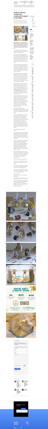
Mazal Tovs (25, 6)
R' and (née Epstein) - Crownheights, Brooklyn (32, 43)
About (33, 6)
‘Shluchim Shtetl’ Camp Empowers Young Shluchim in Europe (19, 383)
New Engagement (32, 47)
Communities (20, 6)
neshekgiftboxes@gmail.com (18, 175)
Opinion (17, 6)
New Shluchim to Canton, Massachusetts (32, 114)
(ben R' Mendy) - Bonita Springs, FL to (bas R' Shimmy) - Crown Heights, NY (32, 51)
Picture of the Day (25, 390)
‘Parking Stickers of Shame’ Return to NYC (32, 79)
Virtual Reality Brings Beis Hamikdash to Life (19, 391)
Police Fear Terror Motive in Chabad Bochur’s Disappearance (32, 88)
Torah (14, 6)
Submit (31, 6)
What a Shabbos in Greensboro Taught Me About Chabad (32, 71)
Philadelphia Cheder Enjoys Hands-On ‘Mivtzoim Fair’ (26, 383)
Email (15, 352)
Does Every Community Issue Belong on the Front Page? (32, 106)
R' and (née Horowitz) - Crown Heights (32, 36)
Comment (15, 354)
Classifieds (28, 6)
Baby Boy (31, 39)
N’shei (22, 6)
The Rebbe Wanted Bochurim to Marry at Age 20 (32, 97)
